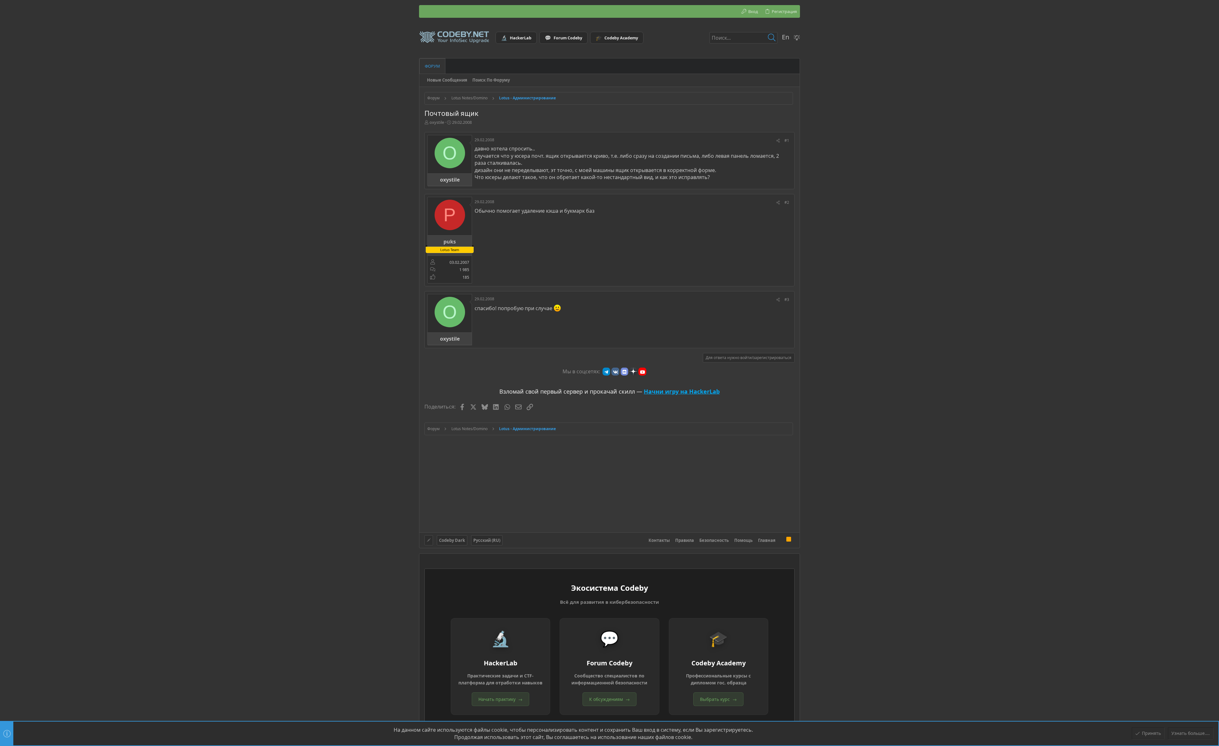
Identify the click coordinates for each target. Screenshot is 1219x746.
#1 (786, 140)
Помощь (743, 540)
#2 (786, 202)
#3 (786, 299)
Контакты (659, 540)
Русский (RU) (486, 540)
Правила (684, 540)
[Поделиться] (778, 141)
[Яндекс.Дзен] (633, 371)
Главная (767, 540)
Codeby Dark (452, 540)
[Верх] (781, 540)
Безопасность (714, 540)
